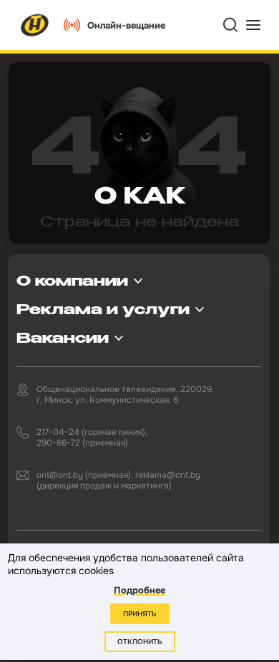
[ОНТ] (35, 25)
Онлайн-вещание (126, 25)
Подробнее (139, 590)
